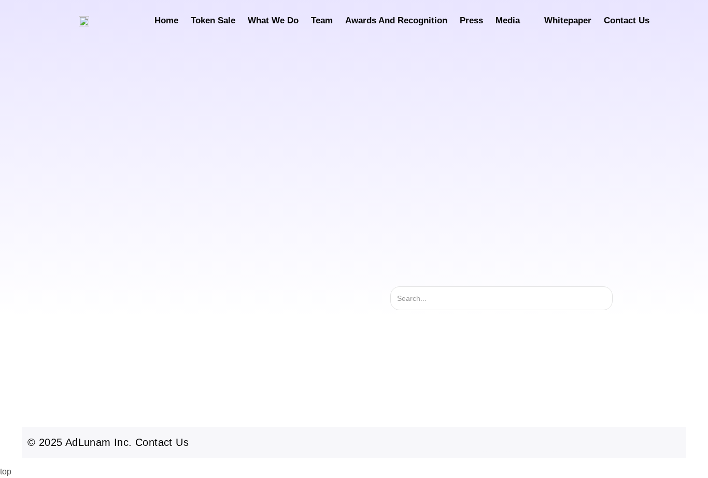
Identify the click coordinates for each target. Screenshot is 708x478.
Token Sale (213, 20)
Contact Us (626, 20)
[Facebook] (496, 442)
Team (322, 20)
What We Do (273, 20)
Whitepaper (567, 20)
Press (471, 20)
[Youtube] (519, 442)
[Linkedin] (543, 442)
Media (507, 20)
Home (166, 20)
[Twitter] (473, 442)
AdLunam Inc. (98, 442)
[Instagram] (450, 442)
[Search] (630, 298)
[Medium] (566, 442)
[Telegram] (589, 442)
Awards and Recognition (396, 20)
